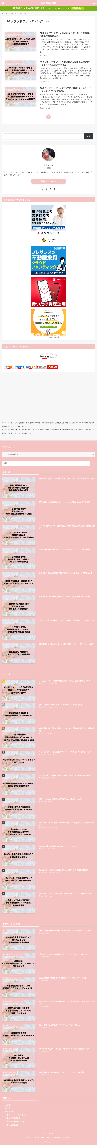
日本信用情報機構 (12, 1118)
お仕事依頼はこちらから (48, 181)
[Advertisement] (48, 399)
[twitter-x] (42, 189)
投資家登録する (77, 8)
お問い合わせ (55, 1137)
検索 (88, 136)
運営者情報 (67, 1137)
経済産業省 (9, 1111)
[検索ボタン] (3, 3)
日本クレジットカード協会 (16, 1115)
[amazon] (54, 189)
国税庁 (7, 1108)
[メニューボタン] (94, 3)
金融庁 (7, 1105)
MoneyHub (48, 2)
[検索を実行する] (92, 463)
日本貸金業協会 (11, 1125)
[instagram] (46, 189)
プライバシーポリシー (41, 1137)
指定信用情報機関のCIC (15, 1121)
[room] (50, 189)
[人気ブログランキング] (41, 368)
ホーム (28, 1137)
